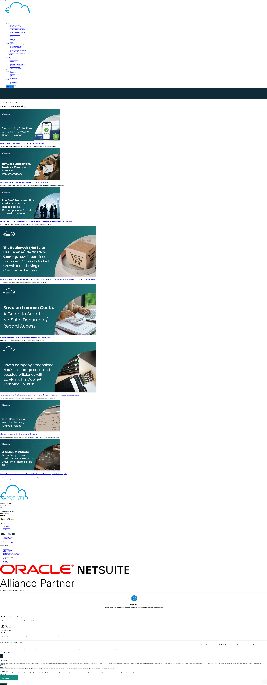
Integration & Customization (10, 540)
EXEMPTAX (12, 39)
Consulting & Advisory (8, 537)
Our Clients (5, 529)
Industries (8, 57)
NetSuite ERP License (15, 25)
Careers (4, 530)
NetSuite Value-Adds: (15, 35)
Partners (8, 79)
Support (5, 541)
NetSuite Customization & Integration (18, 50)
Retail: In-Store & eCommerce (16, 65)
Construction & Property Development (18, 58)
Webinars (12, 75)
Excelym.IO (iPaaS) (7, 550)
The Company (6, 526)
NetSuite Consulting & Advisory (16, 46)
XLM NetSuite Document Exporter (17, 32)
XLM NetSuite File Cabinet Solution (18, 29)
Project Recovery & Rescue (9, 542)
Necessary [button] (2, 664)
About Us (225, 20)
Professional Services (15, 63)
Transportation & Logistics (15, 68)
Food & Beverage (14, 60)
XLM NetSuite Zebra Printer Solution (18, 31)
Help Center (10, 86)
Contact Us (232, 20)
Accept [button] (2, 652)
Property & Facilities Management (17, 64)
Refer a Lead (13, 83)
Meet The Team (6, 528)
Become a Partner (14, 82)
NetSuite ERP (6, 549)
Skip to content (3, 0)
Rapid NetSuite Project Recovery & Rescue (17, 54)
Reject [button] (5, 652)
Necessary (4, 666)
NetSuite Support (14, 51)
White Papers (13, 72)
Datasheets (12, 74)
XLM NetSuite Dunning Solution (17, 28)
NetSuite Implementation (15, 47)
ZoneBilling (12, 40)
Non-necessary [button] (3, 670)
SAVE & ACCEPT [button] (3, 674)
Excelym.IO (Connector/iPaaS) (16, 26)
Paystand (5, 561)
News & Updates (13, 78)
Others (11, 42)
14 (7, 479)
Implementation (7, 538)
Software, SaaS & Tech (15, 67)
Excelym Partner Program (15, 81)
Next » (9, 479)
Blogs (7, 69)
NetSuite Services (10, 43)
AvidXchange (13, 37)
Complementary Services (15, 56)
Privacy (265, 644)
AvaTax (11, 36)
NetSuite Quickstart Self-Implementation (18, 49)
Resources (8, 71)
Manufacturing (13, 61)
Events (11, 76)
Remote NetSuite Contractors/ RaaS (17, 44)
